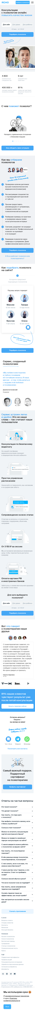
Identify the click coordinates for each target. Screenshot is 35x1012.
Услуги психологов (7, 939)
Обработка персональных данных (12, 964)
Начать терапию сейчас (17, 706)
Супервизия (5, 943)
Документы (5, 969)
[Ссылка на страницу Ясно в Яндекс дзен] (6, 974)
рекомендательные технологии (17, 996)
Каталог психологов (8, 936)
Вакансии (4, 927)
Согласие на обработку (9, 967)
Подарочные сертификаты (10, 957)
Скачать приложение (17, 911)
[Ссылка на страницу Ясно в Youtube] (14, 974)
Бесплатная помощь (8, 941)
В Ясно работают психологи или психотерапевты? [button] (17, 257)
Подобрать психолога (17, 34)
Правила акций (6, 959)
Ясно (7, 1006)
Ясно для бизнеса (7, 930)
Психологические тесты (9, 948)
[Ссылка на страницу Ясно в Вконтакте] (3, 974)
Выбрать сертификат (17, 787)
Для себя (6, 25)
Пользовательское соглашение (11, 962)
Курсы (3, 950)
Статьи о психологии (8, 946)
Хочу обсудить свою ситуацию (17, 148)
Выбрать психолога (22, 2)
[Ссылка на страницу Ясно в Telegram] (10, 974)
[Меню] (32, 2)
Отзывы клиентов (7, 923)
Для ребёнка (27, 25)
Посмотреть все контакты (18, 749)
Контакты (4, 925)
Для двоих (16, 25)
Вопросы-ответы (7, 920)
